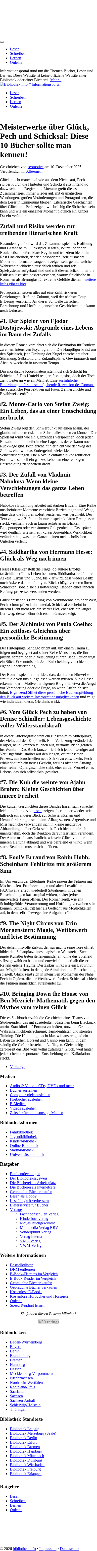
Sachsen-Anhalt (22, 1400)
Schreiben (18, 53)
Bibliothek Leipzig (24, 1428)
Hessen (15, 1369)
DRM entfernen (22, 1269)
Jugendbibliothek (23, 1136)
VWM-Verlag (31, 1245)
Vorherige (17, 1066)
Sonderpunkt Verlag (35, 1232)
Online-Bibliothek (24, 1145)
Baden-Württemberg (26, 1342)
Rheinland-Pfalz (22, 1387)
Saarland (17, 1391)
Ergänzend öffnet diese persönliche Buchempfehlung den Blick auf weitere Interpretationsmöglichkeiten (46, 694)
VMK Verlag (30, 1241)
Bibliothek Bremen (25, 1446)
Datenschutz (69, 1549)
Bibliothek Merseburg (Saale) (33, 1433)
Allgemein (34, 171)
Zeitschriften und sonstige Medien (36, 1113)
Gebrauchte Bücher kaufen (31, 1192)
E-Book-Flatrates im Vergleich (34, 1274)
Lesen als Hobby (23, 1196)
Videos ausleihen (23, 1108)
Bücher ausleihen (23, 1090)
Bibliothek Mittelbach (27, 1455)
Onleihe (16, 62)
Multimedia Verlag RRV (39, 1227)
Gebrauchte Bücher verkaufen (33, 1287)
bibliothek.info (24, 1549)
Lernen (15, 58)
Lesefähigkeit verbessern (29, 1200)
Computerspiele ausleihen (30, 1095)
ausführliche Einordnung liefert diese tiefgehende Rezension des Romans (47, 382)
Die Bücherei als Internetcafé (32, 1187)
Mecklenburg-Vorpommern (31, 1373)
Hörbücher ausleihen (26, 1099)
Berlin (15, 1351)
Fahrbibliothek (21, 1132)
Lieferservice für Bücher (29, 1205)
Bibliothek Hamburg (26, 1451)
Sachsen (16, 1396)
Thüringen (18, 1409)
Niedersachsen (21, 1378)
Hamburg (17, 1364)
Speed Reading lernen (27, 1305)
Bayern (15, 1346)
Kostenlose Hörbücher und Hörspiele (39, 1296)
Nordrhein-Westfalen (26, 1382)
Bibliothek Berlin (23, 1437)
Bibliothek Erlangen (26, 1473)
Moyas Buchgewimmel (38, 1223)
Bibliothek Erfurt (23, 1442)
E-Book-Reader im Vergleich (33, 1278)
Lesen (14, 49)
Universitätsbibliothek (27, 1154)
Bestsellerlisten (21, 1265)
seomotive (36, 167)
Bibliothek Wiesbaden (27, 1464)
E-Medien (18, 1104)
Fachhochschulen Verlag (39, 1214)
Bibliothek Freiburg (25, 1469)
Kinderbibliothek (23, 1141)
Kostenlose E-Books (26, 1292)
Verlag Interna (31, 1236)
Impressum (47, 1549)
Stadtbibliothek (22, 1150)
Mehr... (55, 80)
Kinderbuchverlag (34, 1218)
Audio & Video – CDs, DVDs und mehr (42, 1086)
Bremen (16, 1360)
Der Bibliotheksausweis (28, 1178)
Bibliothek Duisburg (26, 1460)
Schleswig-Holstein (25, 1405)
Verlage (16, 1209)
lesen (38, 811)
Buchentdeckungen (25, 1174)
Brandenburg (20, 1355)
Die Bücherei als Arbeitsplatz (33, 1183)
